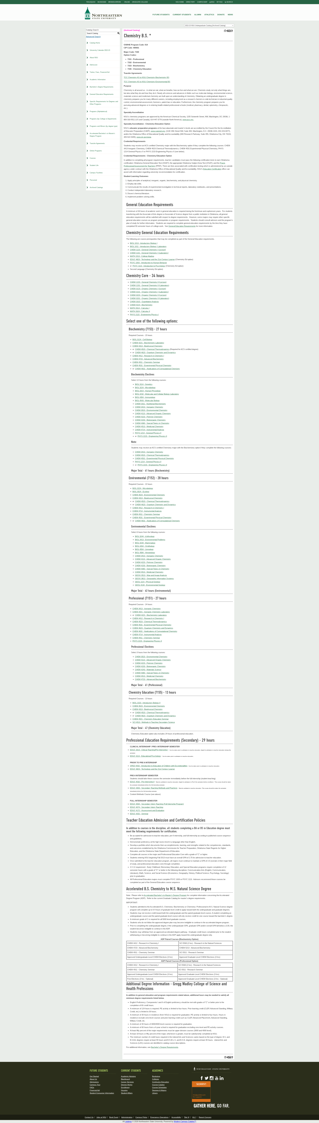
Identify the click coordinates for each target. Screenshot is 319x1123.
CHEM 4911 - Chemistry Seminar (146, 362)
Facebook (201, 1078)
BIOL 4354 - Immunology (145, 397)
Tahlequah (90, 2)
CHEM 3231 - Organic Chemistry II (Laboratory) (149, 298)
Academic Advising (128, 1076)
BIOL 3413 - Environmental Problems (150, 540)
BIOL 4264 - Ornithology (145, 546)
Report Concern (205, 1117)
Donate (221, 15)
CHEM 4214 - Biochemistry (141, 305)
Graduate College (140, 2)
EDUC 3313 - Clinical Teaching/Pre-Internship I (149, 750)
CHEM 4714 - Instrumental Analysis (149, 430)
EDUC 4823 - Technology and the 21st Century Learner (152, 259)
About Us (93, 1079)
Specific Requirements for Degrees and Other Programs (104, 103)
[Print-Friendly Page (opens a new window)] (229, 31)
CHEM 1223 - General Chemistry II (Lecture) (148, 282)
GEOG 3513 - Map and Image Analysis (151, 575)
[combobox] (209, 25)
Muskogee (102, 2)
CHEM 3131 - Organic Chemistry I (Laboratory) (149, 292)
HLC (194, 1117)
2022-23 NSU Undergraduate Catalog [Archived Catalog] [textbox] (205, 25)
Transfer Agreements (97, 143)
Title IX (186, 1117)
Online (127, 2)
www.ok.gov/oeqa (144, 137)
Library (155, 1093)
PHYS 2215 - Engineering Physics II (152, 436)
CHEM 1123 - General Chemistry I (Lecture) (148, 250)
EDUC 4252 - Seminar (139, 814)
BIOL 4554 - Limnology (144, 549)
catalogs (128, 1121)
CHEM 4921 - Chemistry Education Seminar (150, 719)
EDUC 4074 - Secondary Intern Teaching (146, 807)
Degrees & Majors (159, 1090)
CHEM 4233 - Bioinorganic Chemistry (150, 420)
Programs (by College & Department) (103, 119)
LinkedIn (221, 1078)
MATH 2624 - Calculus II (140, 311)
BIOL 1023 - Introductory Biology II (146, 703)
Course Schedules (159, 1087)
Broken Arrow (114, 2)
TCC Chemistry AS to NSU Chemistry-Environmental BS (147, 82)
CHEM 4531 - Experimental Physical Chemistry (151, 365)
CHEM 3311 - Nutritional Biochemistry (150, 404)
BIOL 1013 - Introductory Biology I (143, 243)
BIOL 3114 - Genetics (143, 384)
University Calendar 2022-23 (100, 50)
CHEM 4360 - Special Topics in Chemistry (152, 423)
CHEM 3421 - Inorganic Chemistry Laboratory (151, 612)
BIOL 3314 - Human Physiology (148, 391)
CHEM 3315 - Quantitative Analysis (144, 302)
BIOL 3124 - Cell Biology (142, 339)
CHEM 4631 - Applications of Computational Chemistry (157, 369)
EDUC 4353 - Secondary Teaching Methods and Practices (153, 788)
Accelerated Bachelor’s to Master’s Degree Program (102, 134)
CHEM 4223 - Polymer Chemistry (148, 417)
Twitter (206, 1078)
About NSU (94, 58)
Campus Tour (95, 1085)
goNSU (211, 2)
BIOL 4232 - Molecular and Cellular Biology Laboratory (157, 394)
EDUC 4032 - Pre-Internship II (142, 782)
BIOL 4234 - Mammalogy (145, 543)
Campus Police (141, 1117)
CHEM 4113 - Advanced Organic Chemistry (153, 413)
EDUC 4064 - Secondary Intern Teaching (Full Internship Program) (157, 804)
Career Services (127, 1082)
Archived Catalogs (96, 187)
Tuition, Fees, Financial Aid (99, 72)
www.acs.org (188, 120)
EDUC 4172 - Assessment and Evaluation (147, 810)
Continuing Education (160, 1082)
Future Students (161, 15)
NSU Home (180, 2)
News (230, 15)
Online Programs (96, 151)
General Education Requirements (102, 94)
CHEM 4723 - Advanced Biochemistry (148, 359)
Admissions (94, 1082)
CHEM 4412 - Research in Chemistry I (148, 356)
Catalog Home (95, 43)
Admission (93, 65)
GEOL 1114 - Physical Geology (147, 582)
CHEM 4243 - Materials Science (148, 670)
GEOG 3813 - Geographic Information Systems (154, 578)
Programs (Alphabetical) (98, 111)
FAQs (92, 1087)
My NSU (220, 2)
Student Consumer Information (102, 1093)
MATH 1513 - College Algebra (142, 256)
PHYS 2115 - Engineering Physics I (144, 314)
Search (229, 2)
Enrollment (125, 1087)
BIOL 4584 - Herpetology (145, 553)
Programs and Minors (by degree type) (103, 126)
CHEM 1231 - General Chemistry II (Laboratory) (149, 285)
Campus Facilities (96, 173)
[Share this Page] (227, 31)
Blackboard (125, 1079)
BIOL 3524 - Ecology (140, 492)
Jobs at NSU (101, 1117)
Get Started (94, 1076)
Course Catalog (158, 1085)
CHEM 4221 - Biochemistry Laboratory (148, 343)
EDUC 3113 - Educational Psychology (145, 756)
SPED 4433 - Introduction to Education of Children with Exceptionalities (158, 766)
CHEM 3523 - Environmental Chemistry (151, 410)
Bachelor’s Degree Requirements (101, 87)
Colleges (155, 1079)
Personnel (93, 180)
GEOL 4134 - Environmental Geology (150, 585)
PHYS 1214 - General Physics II (148, 433)
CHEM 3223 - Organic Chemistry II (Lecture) (148, 295)
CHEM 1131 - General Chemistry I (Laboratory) (149, 253)
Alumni (197, 15)
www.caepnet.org (158, 131)
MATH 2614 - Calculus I (139, 308)
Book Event (113, 1117)
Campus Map (202, 2)
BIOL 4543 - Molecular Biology (147, 400)
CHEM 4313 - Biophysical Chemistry (147, 346)
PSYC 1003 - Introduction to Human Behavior (148, 263)
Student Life (94, 165)
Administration (126, 1117)
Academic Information (98, 79)
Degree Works (126, 1085)
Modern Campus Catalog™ (185, 1121)
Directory (190, 2)
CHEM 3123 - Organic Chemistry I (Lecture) (148, 289)
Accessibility (176, 1117)
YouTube (216, 1078)
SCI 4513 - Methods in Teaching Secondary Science (153, 722)
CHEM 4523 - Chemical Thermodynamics (152, 349)
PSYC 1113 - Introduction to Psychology (149, 266)
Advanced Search (93, 37)
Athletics (209, 15)
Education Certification (212, 169)
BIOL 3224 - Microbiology (145, 387)
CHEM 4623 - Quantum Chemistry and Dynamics (155, 352)
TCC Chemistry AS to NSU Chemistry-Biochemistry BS (146, 77)
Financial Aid (95, 1090)
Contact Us (89, 1117)
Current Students (182, 15)
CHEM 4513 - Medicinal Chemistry (149, 426)
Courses (93, 158)
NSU (103, 13)
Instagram (211, 1078)
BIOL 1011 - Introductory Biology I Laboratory (148, 246)
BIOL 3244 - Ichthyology (145, 536)
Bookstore (156, 1076)
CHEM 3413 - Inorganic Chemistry (149, 407)
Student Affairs (126, 1093)
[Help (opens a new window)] (232, 31)
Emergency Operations (159, 1117)
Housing (124, 1090)
